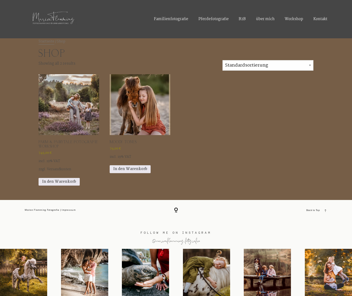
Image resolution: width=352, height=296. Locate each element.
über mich (265, 19)
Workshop (294, 19)
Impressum (68, 210)
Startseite (46, 41)
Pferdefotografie (214, 19)
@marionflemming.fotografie (176, 240)
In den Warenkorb (59, 182)
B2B (242, 19)
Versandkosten (59, 169)
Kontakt (320, 19)
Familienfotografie (171, 19)
